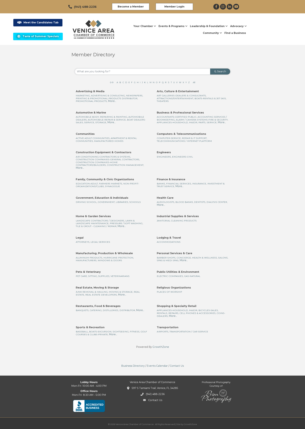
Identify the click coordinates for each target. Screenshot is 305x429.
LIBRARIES (122, 202)
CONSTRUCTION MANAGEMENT (125, 165)
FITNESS (134, 331)
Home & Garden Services (93, 216)
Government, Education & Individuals (102, 197)
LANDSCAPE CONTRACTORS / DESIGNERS (100, 220)
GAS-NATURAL (192, 276)
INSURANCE (199, 183)
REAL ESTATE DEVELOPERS (101, 294)
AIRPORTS (162, 331)
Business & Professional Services (180, 112)
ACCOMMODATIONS (168, 242)
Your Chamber (143, 26)
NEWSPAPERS (134, 95)
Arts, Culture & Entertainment (178, 91)
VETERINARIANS (120, 276)
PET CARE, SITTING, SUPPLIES (92, 276)
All (194, 82)
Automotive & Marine (91, 112)
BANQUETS (82, 310)
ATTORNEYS (82, 242)
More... (112, 101)
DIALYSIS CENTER (217, 202)
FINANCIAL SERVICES (178, 183)
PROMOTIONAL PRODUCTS (91, 101)
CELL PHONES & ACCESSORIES (198, 313)
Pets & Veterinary (88, 271)
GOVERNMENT (106, 202)
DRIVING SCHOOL (86, 202)
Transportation (167, 327)
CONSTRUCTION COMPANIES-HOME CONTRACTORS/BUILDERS (97, 163)
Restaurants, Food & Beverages (98, 306)
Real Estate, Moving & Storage (97, 287)
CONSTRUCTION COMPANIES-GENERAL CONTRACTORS (107, 159)
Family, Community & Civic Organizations (105, 179)
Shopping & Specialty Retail (176, 306)
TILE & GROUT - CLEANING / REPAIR (96, 226)
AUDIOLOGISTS (165, 202)
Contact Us (177, 365)
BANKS (161, 183)
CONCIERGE (184, 257)
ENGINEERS (164, 156)
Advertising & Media (90, 91)
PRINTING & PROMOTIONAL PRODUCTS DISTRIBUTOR (106, 98)
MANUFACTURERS (86, 260)
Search (221, 71)
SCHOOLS (135, 202)
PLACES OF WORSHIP (169, 292)
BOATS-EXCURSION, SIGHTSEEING (109, 331)
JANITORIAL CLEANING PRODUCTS (177, 220)
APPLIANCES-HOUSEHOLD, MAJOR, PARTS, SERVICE (187, 122)
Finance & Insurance (171, 179)
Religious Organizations (174, 287)
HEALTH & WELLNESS (204, 257)
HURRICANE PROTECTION (118, 257)
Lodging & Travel (169, 237)
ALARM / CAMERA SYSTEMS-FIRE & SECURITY (202, 119)
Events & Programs (171, 26)
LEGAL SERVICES (100, 242)
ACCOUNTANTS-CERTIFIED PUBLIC (177, 117)
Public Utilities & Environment (178, 271)
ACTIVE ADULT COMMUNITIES (93, 138)
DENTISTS (199, 202)
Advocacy (237, 26)
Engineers (164, 152)
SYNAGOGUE (112, 186)
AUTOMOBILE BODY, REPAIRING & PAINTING (101, 117)
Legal (80, 237)
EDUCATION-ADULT (87, 183)
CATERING (96, 310)
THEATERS (163, 101)
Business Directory (133, 365)
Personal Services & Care (174, 253)
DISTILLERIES (110, 310)
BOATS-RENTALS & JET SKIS (210, 98)
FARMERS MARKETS (110, 183)
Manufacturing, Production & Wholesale (104, 253)
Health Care (165, 197)
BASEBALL (82, 331)
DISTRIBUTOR (127, 310)
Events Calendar (157, 365)
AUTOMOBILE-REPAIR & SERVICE (107, 119)
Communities (85, 133)
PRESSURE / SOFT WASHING (126, 223)
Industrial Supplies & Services (178, 216)
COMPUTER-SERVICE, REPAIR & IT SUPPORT (182, 138)
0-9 (111, 82)
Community (211, 32)
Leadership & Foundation (207, 26)
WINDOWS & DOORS (110, 260)
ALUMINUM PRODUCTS (89, 257)
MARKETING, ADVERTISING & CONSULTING (100, 95)
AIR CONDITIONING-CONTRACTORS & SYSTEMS (103, 156)
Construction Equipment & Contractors (103, 152)
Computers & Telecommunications (181, 133)
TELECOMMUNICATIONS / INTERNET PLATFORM (184, 141)
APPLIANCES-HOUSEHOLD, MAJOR (177, 310)
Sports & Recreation (90, 327)
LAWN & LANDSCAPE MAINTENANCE (105, 222)
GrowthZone (160, 346)
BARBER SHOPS (166, 257)
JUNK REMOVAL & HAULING (92, 292)
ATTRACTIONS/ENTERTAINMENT (175, 98)
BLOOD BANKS (184, 202)
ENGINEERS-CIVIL (182, 156)
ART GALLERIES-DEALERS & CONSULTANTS (181, 95)
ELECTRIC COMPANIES (170, 276)
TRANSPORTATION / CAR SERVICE (188, 331)
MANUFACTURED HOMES (108, 141)
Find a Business (235, 32)
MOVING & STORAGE (121, 292)
